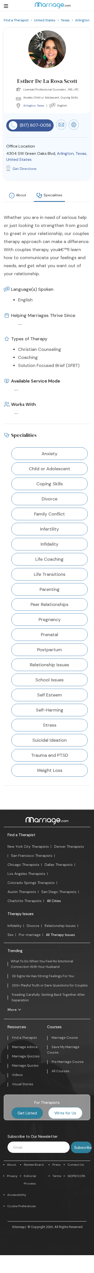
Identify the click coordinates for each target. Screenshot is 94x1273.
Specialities (53, 195)
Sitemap (18, 1227)
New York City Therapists (28, 846)
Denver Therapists (69, 846)
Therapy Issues (21, 913)
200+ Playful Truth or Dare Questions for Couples (50, 985)
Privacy (12, 1176)
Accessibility (16, 1195)
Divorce (33, 925)
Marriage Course (65, 1037)
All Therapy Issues (60, 934)
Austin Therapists (22, 891)
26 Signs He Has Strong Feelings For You (43, 976)
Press (56, 1165)
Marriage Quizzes (26, 1056)
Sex (11, 934)
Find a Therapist (21, 834)
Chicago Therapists (23, 864)
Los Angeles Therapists (26, 873)
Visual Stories (22, 1084)
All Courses (60, 1071)
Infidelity (15, 925)
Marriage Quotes (25, 1065)
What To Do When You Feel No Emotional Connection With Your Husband (42, 964)
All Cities (54, 901)
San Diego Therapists (58, 891)
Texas (40, 105)
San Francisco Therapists (31, 855)
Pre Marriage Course (68, 1062)
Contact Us (75, 1165)
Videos (17, 1075)
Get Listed (27, 1113)
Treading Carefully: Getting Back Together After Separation (48, 997)
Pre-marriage (30, 934)
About (21, 195)
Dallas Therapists (59, 864)
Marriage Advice (25, 1047)
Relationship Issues (60, 925)
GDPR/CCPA (76, 1176)
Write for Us (65, 1113)
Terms (56, 1176)
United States (19, 159)
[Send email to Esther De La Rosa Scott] (61, 128)
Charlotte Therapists (25, 901)
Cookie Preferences (21, 1206)
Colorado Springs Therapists (31, 882)
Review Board (34, 1165)
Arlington (29, 105)
